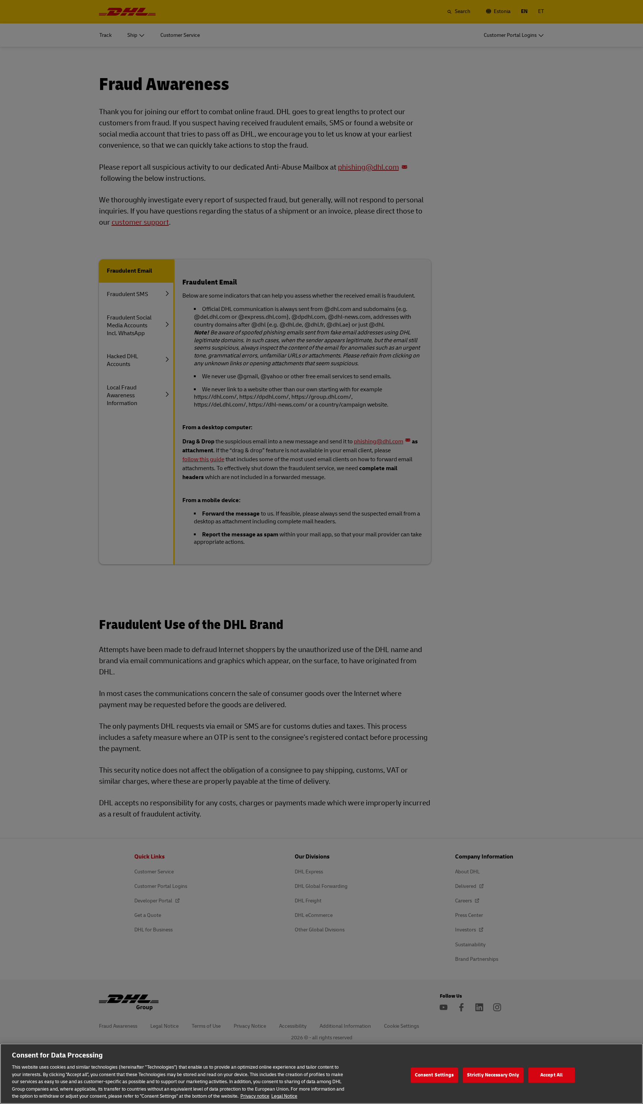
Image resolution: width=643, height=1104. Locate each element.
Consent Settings (434, 1075)
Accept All (551, 1075)
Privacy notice (254, 1096)
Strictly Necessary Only (493, 1075)
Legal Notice (284, 1096)
